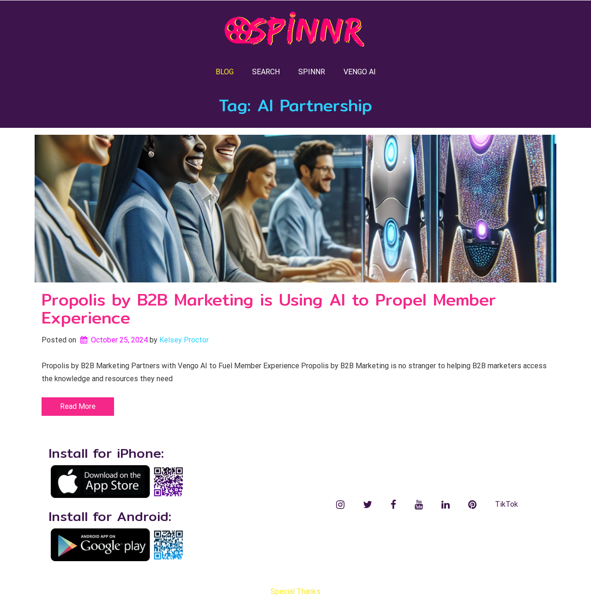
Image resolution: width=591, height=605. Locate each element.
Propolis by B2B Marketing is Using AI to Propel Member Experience (269, 309)
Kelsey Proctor (184, 339)
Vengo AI (360, 71)
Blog (225, 71)
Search (266, 71)
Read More (78, 406)
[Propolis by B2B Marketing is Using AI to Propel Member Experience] (295, 208)
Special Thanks (295, 591)
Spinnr (311, 71)
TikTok (506, 504)
